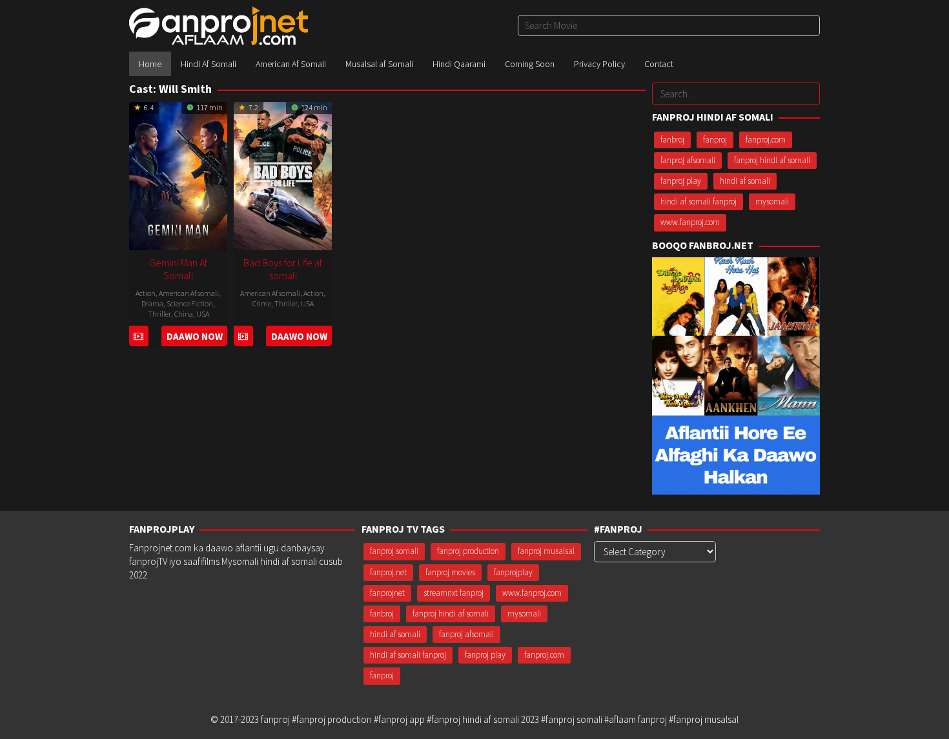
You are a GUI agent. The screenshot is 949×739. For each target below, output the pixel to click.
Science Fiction (190, 303)
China (183, 314)
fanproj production (468, 551)
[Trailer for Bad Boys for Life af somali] (243, 336)
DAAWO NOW (195, 336)
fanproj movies (450, 572)
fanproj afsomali (687, 160)
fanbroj (672, 139)
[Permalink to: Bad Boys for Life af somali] (282, 174)
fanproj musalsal (546, 551)
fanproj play (680, 180)
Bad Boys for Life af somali (282, 269)
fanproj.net (388, 572)
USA (202, 314)
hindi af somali (745, 180)
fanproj (715, 139)
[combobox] (669, 25)
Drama (152, 303)
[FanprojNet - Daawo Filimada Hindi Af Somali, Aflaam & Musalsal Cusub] (218, 25)
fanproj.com (766, 139)
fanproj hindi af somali (772, 160)
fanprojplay (513, 572)
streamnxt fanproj (453, 592)
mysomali (772, 201)
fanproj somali (394, 551)
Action (146, 293)
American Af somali (189, 293)
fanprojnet (387, 592)
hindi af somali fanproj (698, 201)
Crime (261, 303)
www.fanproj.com (690, 222)
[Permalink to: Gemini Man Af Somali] (178, 174)
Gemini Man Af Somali (178, 269)
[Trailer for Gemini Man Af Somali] (138, 336)
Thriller (159, 314)
